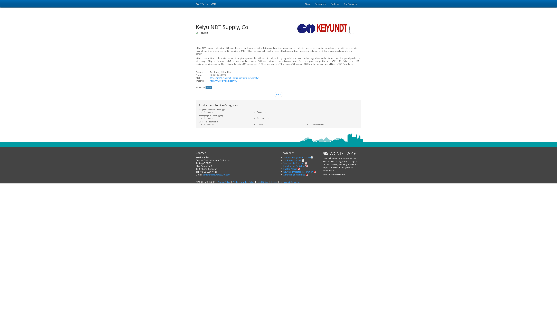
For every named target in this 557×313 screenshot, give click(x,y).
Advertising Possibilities (294, 174)
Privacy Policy (223, 182)
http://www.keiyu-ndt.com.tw (223, 80)
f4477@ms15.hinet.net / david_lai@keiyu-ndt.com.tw (234, 78)
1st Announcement (292, 160)
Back (278, 94)
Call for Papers (290, 169)
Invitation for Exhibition (294, 166)
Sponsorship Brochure (294, 163)
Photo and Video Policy (243, 182)
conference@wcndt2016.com (216, 174)
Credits (274, 182)
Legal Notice (262, 182)
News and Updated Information (298, 171)
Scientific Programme (297, 157)
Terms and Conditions (290, 182)
